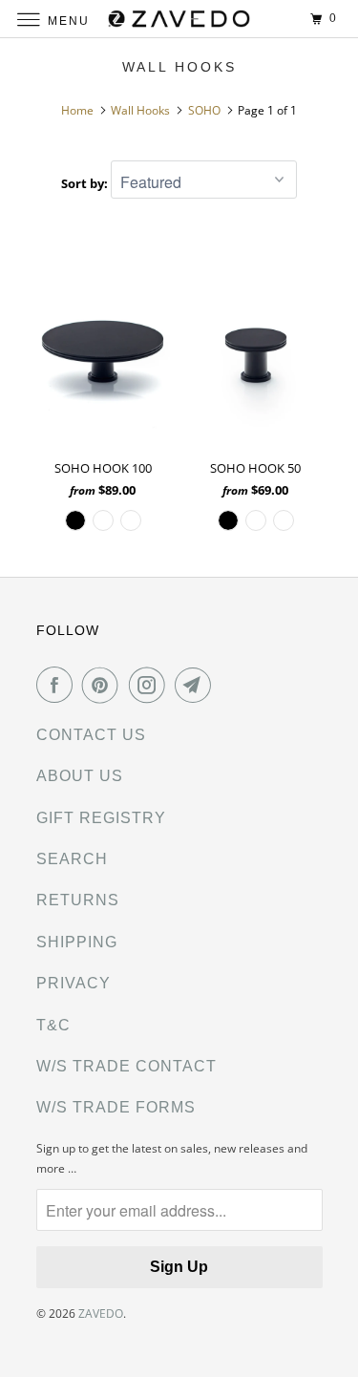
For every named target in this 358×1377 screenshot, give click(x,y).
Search (72, 859)
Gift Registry (101, 818)
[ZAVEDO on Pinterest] (104, 685)
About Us (79, 776)
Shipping (76, 942)
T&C (53, 1025)
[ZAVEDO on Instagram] (151, 685)
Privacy (73, 983)
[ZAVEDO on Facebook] (58, 685)
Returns (77, 900)
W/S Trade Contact (126, 1066)
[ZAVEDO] (179, 18)
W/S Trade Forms (116, 1107)
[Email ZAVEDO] (197, 685)
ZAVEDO (100, 1313)
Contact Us (91, 735)
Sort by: (86, 183)
